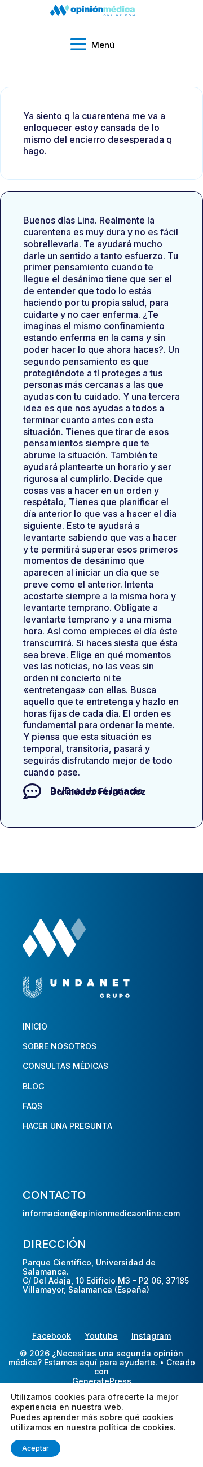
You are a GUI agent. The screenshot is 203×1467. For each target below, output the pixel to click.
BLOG (34, 1086)
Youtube (101, 1336)
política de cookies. (137, 1427)
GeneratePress (101, 1381)
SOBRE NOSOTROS (59, 1046)
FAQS (32, 1106)
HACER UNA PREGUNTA (67, 1126)
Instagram (151, 1336)
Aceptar (35, 1448)
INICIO (35, 1026)
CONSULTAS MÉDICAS (65, 1066)
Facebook (51, 1336)
